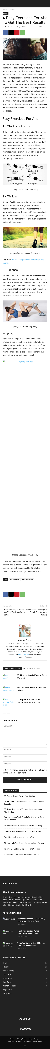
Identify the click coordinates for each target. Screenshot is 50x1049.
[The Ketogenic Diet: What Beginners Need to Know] (9, 934)
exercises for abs (27, 580)
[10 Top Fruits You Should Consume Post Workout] (9, 702)
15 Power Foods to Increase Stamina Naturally (23, 826)
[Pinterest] (16, 32)
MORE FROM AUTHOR (32, 669)
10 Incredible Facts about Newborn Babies (21, 855)
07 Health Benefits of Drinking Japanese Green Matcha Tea (23, 810)
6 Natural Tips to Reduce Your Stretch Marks (22, 831)
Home (5, 9)
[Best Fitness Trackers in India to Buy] (9, 690)
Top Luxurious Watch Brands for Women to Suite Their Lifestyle (24, 818)
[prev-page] (4, 711)
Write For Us (37, 1041)
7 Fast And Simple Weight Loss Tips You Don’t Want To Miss (14, 612)
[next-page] (8, 711)
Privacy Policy (21, 1039)
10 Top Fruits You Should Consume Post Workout (24, 843)
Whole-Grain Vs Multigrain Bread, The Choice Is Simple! (36, 612)
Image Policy (33, 1039)
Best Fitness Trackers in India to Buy (19, 837)
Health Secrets (23, 654)
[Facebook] (5, 32)
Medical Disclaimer (15, 1041)
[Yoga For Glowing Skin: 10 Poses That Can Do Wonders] (9, 946)
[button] (4, 3)
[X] (11, 32)
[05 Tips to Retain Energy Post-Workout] (9, 678)
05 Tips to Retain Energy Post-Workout (20, 796)
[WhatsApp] (22, 32)
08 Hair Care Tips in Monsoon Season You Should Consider (24, 802)
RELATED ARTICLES (12, 669)
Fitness (12, 9)
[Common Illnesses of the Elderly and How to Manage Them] (9, 920)
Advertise (27, 1041)
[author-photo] (25, 637)
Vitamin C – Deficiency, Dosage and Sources (22, 849)
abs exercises (14, 580)
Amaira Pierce (10, 27)
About (12, 1039)
